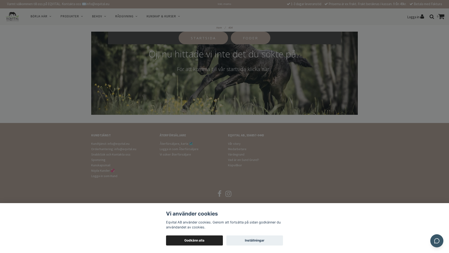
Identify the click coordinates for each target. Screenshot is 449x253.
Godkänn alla (194, 240)
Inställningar (254, 240)
